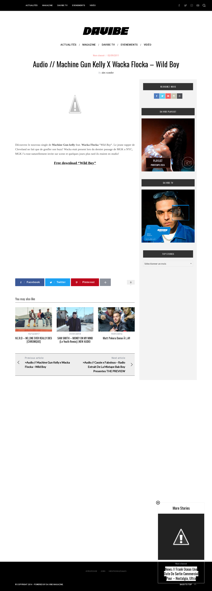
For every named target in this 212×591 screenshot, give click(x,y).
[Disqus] (75, 428)
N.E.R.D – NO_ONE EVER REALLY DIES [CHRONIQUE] (33, 340)
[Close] (158, 503)
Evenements (78, 5)
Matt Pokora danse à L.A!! (116, 338)
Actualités (32, 5)
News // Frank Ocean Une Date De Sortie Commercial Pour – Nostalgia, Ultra (181, 574)
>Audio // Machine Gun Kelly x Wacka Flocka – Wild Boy (47, 362)
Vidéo (93, 5)
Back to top (186, 584)
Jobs (103, 571)
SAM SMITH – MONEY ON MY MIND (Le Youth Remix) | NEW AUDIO (75, 340)
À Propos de (91, 571)
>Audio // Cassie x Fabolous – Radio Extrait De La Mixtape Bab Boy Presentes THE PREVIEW (104, 364)
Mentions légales (117, 571)
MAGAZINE (47, 5)
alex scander (108, 72)
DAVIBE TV (62, 5)
